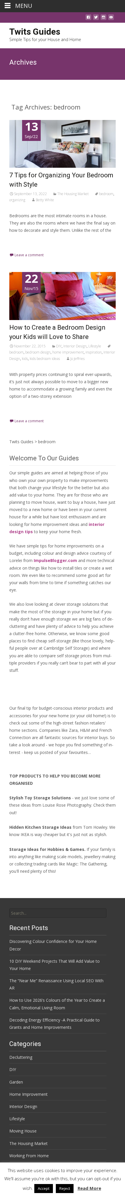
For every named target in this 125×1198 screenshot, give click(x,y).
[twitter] (96, 19)
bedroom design (38, 352)
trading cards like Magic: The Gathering (69, 864)
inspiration (93, 352)
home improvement (68, 352)
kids (25, 358)
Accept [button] (43, 1188)
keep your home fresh (60, 531)
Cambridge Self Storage (66, 648)
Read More (89, 1188)
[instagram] (103, 19)
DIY (59, 346)
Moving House (23, 1131)
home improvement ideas (55, 524)
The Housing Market (73, 193)
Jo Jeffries (77, 358)
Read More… (22, 241)
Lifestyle (94, 346)
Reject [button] (64, 1188)
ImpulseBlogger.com (55, 560)
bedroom (106, 193)
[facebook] (88, 19)
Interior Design (75, 346)
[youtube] (111, 19)
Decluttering (20, 1057)
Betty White (45, 199)
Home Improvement (28, 1094)
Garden (16, 1082)
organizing (17, 199)
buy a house (84, 502)
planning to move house (32, 502)
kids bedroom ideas (45, 358)
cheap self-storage (53, 641)
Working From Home (29, 1155)
